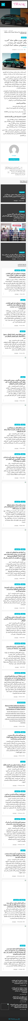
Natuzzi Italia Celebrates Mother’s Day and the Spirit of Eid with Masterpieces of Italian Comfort (15, 707)
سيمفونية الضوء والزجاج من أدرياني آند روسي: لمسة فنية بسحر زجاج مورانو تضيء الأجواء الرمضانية (15, 823)
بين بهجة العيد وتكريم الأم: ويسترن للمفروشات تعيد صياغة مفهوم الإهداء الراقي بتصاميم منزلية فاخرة (13, 215)
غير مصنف (23, 761)
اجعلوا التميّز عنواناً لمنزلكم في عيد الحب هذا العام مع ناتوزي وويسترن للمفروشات (13, 255)
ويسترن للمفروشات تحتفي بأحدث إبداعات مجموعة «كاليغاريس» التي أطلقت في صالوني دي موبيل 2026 (14, 459)
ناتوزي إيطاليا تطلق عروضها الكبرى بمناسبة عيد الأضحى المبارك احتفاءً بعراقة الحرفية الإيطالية (14, 429)
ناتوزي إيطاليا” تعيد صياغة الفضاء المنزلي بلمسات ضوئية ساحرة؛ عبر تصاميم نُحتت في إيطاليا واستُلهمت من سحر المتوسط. (14, 677)
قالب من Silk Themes (14, 1019)
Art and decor (21, 702)
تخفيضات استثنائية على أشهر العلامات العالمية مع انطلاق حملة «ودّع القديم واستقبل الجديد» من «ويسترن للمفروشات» (15, 305)
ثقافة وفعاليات (22, 899)
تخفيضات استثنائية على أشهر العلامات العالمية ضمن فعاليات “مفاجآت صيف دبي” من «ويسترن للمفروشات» (15, 275)
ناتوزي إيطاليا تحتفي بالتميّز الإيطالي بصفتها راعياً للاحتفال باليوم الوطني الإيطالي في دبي (14, 336)
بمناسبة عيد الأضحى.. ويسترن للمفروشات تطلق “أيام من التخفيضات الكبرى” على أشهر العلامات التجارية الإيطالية (14, 381)
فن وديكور (23, 270)
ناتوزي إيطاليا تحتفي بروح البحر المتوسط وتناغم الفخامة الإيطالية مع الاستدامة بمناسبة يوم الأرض (14, 589)
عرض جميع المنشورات (14, 159)
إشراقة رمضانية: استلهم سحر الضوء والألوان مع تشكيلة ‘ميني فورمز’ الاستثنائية (14, 765)
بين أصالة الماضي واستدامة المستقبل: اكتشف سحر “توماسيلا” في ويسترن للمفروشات (15, 648)
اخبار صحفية (11, 30)
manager (14, 49)
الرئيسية (5, 30)
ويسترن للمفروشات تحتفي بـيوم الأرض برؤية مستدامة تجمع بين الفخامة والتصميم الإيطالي (14, 196)
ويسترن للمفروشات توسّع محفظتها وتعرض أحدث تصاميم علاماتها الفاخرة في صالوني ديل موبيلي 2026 (14, 506)
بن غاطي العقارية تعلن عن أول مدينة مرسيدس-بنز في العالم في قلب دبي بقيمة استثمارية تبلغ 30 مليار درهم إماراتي (14, 904)
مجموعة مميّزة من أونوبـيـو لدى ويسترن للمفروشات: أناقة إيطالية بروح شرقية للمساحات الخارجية (15, 855)
